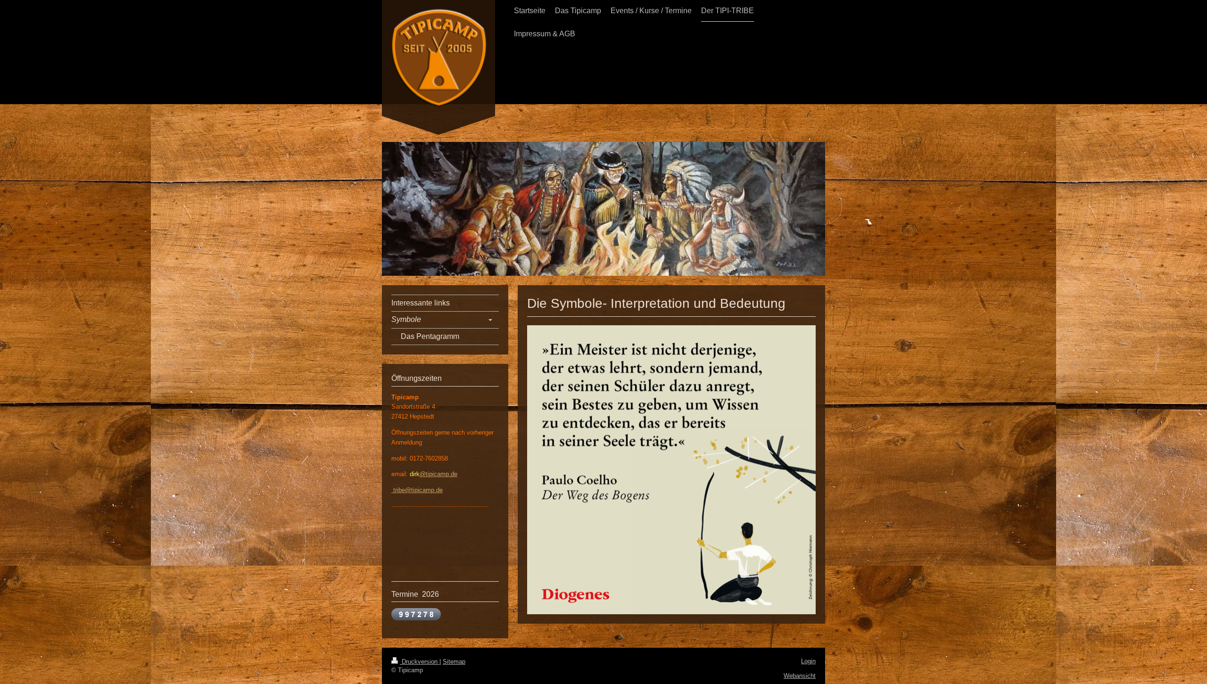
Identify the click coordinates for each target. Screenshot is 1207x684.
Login (808, 661)
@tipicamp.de (438, 474)
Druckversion (419, 661)
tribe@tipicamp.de (417, 490)
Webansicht (800, 675)
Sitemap (454, 661)
